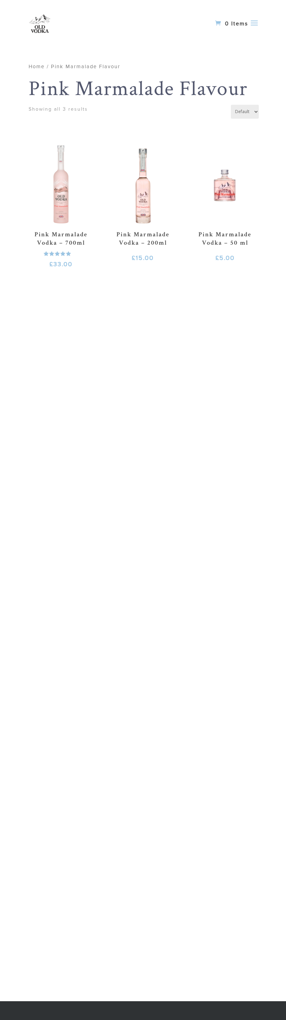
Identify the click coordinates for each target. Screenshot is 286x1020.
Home (37, 66)
